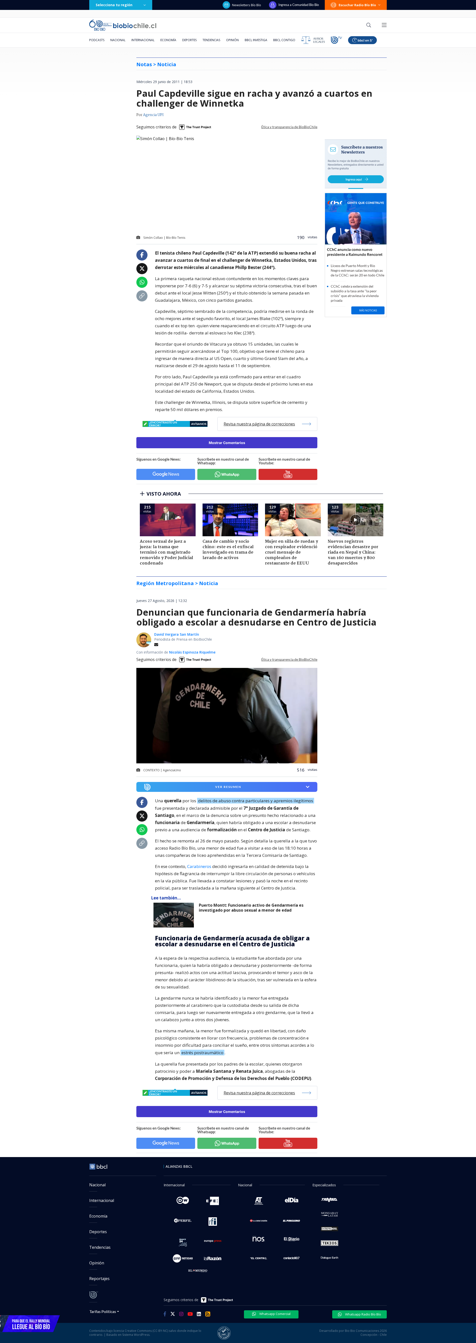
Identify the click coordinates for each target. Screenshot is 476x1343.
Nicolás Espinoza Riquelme (192, 652)
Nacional (117, 40)
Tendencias (211, 40)
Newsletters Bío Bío (246, 5)
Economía (168, 40)
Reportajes (99, 1278)
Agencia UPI (153, 115)
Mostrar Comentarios (227, 443)
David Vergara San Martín (176, 634)
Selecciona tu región (114, 4)
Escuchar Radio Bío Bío (357, 5)
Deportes (189, 40)
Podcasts (96, 40)
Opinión (232, 40)
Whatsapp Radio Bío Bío (362, 1314)
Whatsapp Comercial (275, 1314)
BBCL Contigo (284, 40)
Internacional (142, 40)
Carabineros (199, 866)
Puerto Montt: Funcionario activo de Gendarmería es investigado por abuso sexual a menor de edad (251, 908)
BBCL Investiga (256, 40)
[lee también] (174, 915)
